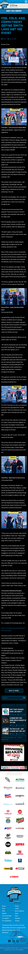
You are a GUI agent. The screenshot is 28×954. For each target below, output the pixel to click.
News (16, 916)
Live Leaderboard (6, 920)
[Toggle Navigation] (25, 1)
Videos (17, 908)
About (16, 913)
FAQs (3, 911)
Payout (4, 906)
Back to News (14, 690)
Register (4, 913)
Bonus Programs (19, 911)
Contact (17, 920)
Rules (3, 908)
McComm (20, 950)
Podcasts (17, 918)
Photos (17, 906)
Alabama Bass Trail (7, 927)
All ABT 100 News (8, 737)
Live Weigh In (5, 918)
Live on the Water (6, 916)
